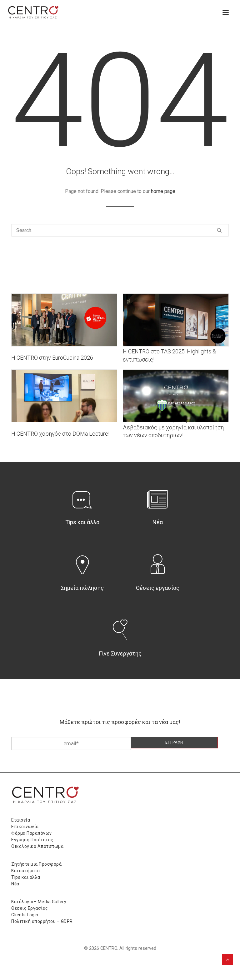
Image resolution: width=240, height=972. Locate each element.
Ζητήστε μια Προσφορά (36, 864)
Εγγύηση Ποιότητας (32, 839)
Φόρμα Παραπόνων (31, 833)
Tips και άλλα (82, 522)
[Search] (120, 230)
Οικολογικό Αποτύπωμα (37, 846)
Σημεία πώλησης (82, 588)
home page (163, 191)
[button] (225, 12)
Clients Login (24, 914)
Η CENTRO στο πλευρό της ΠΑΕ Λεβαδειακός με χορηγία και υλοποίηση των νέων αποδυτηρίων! (173, 427)
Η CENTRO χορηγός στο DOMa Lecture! (60, 433)
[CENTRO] (33, 12)
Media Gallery (52, 901)
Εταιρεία (20, 820)
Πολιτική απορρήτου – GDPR (42, 921)
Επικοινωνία (25, 826)
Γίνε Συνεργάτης (120, 653)
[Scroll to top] (227, 959)
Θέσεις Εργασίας (29, 908)
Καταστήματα (25, 870)
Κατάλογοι (22, 901)
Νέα (157, 522)
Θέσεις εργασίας (157, 588)
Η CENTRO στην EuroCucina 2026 (52, 357)
